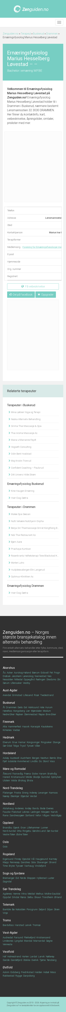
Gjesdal (26, 859)
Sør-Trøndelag (12, 889)
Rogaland (9, 854)
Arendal (7, 695)
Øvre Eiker (51, 714)
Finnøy (17, 859)
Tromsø (36, 925)
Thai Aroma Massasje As (23, 433)
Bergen (35, 758)
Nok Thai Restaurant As (23, 535)
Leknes (26, 811)
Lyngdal (18, 940)
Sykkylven (56, 777)
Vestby (26, 683)
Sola (33, 862)
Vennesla (7, 944)
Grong (25, 792)
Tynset (30, 745)
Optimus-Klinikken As (21, 576)
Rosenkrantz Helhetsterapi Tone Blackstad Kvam (34, 555)
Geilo (20, 707)
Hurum (48, 707)
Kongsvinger (33, 742)
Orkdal (15, 897)
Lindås (34, 761)
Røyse (41, 714)
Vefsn (38, 815)
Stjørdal (25, 796)
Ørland (58, 897)
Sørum (6, 683)
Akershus (9, 668)
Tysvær (19, 865)
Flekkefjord (29, 937)
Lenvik (28, 925)
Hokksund (33, 707)
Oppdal (7, 897)
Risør (36, 695)
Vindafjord (40, 865)
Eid (17, 878)
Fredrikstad (27, 972)
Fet (51, 672)
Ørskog (22, 780)
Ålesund (7, 773)
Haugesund (42, 859)
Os (40, 761)
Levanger (43, 792)
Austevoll (14, 758)
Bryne (12, 865)
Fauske (6, 811)
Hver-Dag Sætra (19, 497)
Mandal (28, 940)
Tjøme (43, 960)
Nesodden (8, 679)
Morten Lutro (17, 562)
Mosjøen (45, 811)
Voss (52, 761)
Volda (14, 780)
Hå (32, 859)
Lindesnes (8, 940)
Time (5, 865)
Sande (6, 960)
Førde (23, 878)
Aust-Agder (10, 690)
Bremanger (8, 878)
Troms (7, 920)
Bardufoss (8, 925)
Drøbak (7, 676)
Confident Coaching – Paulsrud (27, 467)
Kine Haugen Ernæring (22, 490)
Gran (23, 827)
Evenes (50, 808)
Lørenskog (28, 676)
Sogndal (7, 881)
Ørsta (30, 780)
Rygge (18, 975)
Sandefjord (16, 960)
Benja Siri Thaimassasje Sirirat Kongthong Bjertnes (34, 528)
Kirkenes (7, 730)
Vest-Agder (10, 932)
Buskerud (38, 33)
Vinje (5, 913)
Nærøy (6, 796)
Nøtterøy (50, 956)
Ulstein (6, 780)
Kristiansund (18, 777)
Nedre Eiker (9, 714)
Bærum (36, 672)
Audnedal (8, 937)
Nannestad (40, 676)
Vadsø (16, 730)
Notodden (20, 909)
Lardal (33, 956)
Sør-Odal (7, 745)
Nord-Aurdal (9, 831)
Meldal (31, 893)
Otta (19, 831)
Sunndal (45, 777)
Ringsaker (46, 742)
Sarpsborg (29, 975)
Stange (56, 742)
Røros (23, 897)
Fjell (5, 761)
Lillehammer (33, 827)
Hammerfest (14, 726)
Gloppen (31, 878)
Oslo (6, 842)
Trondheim (47, 897)
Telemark (8, 904)
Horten (25, 956)
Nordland (8, 803)
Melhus (39, 893)
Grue (14, 742)
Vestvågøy (56, 815)
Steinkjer (14, 796)
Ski (58, 679)
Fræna (27, 773)
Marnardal (39, 940)
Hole (42, 707)
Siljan (50, 909)
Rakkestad (8, 975)
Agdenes (7, 893)
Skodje (36, 777)
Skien (57, 909)
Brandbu (7, 827)
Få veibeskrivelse (35, 286)
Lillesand (28, 695)
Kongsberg (19, 710)
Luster (51, 878)
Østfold (7, 967)
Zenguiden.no (11, 33)
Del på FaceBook (22, 294)
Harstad (19, 925)
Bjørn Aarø (16, 541)
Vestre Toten (9, 834)
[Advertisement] (33, 167)
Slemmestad (30, 714)
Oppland (8, 823)
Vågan (46, 815)
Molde (29, 777)
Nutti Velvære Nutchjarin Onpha (27, 521)
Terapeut (26, 33)
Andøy (28, 808)
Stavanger (42, 862)
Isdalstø (12, 761)
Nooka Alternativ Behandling (25, 419)
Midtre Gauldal (52, 893)
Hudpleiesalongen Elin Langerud (27, 569)
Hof (4, 956)
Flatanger (8, 792)
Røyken (19, 714)
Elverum (7, 742)
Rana (5, 815)
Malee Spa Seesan (20, 514)
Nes (49, 676)
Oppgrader (47, 294)
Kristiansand (43, 937)
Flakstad (16, 811)
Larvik (41, 956)
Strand (52, 862)
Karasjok (35, 726)
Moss (53, 972)
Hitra (24, 893)
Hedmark (8, 737)
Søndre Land (39, 831)
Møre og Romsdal (14, 769)
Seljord (42, 909)
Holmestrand (14, 956)
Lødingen (35, 811)
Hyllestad (42, 878)
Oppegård (29, 679)
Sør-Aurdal (52, 831)
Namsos (53, 792)
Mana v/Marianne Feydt (23, 439)
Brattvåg (52, 773)
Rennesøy (15, 862)
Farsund (18, 937)
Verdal (33, 796)
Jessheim (17, 676)
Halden (38, 972)
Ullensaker (16, 683)
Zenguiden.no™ (13, 1005)
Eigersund (8, 859)
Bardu (35, 808)
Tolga (16, 745)
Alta (5, 726)
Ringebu (27, 831)
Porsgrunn (32, 909)
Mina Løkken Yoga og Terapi (25, 412)
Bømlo (53, 758)
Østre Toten (22, 834)
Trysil (23, 745)
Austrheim (25, 758)
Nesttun (45, 758)
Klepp (6, 862)
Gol (25, 707)
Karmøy (53, 859)
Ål (4, 707)
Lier (28, 710)
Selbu (30, 897)
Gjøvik (16, 827)
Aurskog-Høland (22, 672)
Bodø (42, 808)
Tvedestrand (47, 695)
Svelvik (34, 960)
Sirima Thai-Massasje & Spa (25, 426)
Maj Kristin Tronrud (20, 460)
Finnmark (8, 721)
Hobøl (46, 972)
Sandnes (25, 862)
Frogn (57, 672)
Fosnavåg (17, 773)
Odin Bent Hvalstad (20, 453)
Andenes (19, 808)
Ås (4, 672)
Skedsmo (51, 679)
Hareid (6, 777)
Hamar (22, 742)
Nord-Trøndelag (13, 788)
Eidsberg (15, 972)
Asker (10, 672)
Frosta (17, 792)
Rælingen (40, 679)
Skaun (37, 897)
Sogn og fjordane (14, 873)
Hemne (16, 893)
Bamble (7, 909)
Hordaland (9, 753)
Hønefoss (7, 710)
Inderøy (33, 792)
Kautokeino (47, 726)
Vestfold (8, 951)
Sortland (29, 815)
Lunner (44, 827)
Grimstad (17, 695)
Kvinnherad (23, 761)
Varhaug (29, 865)
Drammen (52, 33)
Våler (37, 745)
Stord (46, 761)
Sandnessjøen (17, 815)
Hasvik (26, 726)
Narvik (54, 811)
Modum (47, 710)
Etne (59, 758)
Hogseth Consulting (20, 447)
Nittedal (18, 679)
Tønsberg (51, 960)
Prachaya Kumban (20, 548)
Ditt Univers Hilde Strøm (23, 474)
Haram (42, 773)
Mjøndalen (36, 710)
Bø (13, 909)
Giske (35, 773)
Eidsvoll (45, 672)
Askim (6, 972)
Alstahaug (8, 808)
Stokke (26, 960)
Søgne (49, 940)
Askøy (6, 758)
